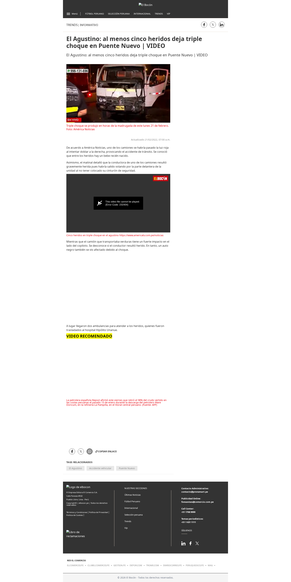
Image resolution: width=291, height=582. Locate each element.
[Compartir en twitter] (213, 25)
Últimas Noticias (132, 494)
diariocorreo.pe (172, 565)
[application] (118, 203)
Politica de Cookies (74, 515)
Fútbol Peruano (94, 13)
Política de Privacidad (98, 512)
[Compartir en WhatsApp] (90, 451)
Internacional (142, 13)
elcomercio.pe (75, 565)
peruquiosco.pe (195, 565)
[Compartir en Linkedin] (222, 25)
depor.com (136, 565)
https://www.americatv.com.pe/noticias (141, 235)
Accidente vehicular (100, 468)
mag (210, 565)
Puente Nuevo (127, 468)
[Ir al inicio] (145, 5)
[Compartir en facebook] (204, 25)
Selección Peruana (119, 13)
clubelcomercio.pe (98, 565)
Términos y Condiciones (76, 512)
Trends (159, 13)
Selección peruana (133, 514)
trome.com (152, 565)
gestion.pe (120, 565)
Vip (168, 13)
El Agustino (75, 468)
